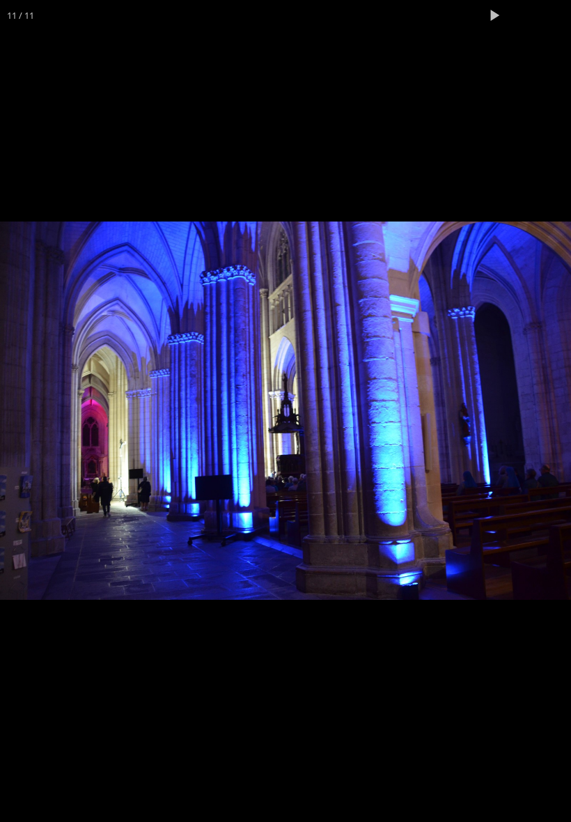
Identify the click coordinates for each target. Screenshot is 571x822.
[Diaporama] (494, 15)
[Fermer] (555, 15)
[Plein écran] (525, 15)
